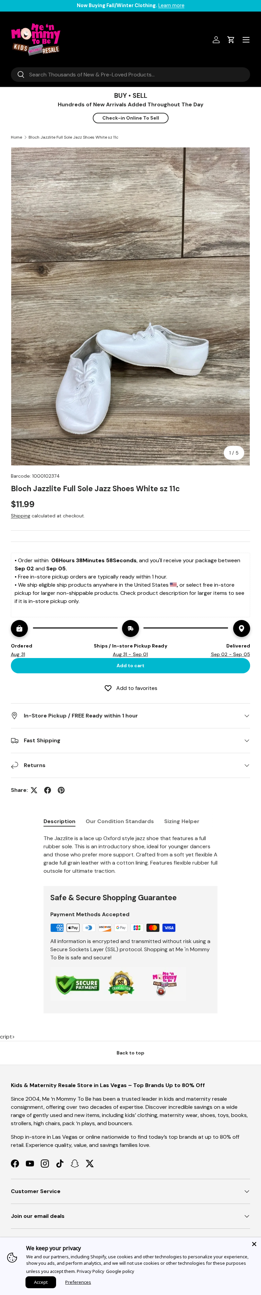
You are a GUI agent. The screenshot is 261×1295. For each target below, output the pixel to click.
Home (16, 137)
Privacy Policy (90, 1271)
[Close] (254, 1244)
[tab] (59, 821)
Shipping (20, 516)
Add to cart (130, 665)
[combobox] (130, 74)
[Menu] (246, 39)
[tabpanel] (131, 854)
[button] (231, 39)
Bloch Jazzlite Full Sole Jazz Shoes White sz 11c (73, 137)
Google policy (120, 1271)
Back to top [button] (130, 1053)
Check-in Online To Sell (130, 118)
